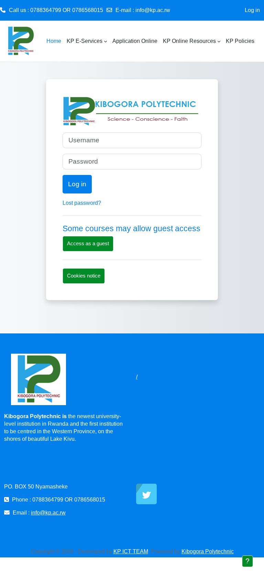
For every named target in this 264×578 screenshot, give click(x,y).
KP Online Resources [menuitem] (189, 41)
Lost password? (82, 203)
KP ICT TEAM (130, 551)
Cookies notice (83, 276)
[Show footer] (247, 561)
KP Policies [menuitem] (240, 41)
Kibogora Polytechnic (208, 551)
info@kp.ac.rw (152, 10)
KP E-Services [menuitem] (84, 41)
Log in (252, 10)
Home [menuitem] (53, 41)
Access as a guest (88, 243)
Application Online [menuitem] (134, 41)
